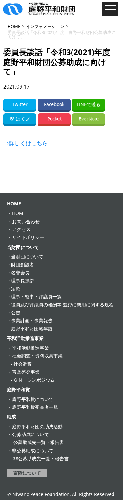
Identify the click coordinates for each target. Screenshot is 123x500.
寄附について (27, 473)
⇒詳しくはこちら (25, 143)
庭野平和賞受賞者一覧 (35, 407)
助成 (11, 416)
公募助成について (30, 434)
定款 (15, 288)
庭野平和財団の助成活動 (37, 426)
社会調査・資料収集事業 (37, 356)
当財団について (23, 247)
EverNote (89, 119)
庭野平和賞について (32, 399)
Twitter (20, 104)
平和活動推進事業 (25, 338)
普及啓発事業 (26, 372)
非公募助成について (32, 450)
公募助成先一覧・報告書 (38, 442)
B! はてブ (20, 119)
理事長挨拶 (22, 280)
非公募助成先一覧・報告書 (41, 458)
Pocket (54, 119)
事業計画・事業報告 (31, 320)
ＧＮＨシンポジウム (34, 380)
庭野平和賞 (18, 389)
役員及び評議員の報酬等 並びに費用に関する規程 (62, 305)
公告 (15, 312)
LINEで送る (88, 104)
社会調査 (22, 364)
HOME (14, 203)
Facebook (54, 104)
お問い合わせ (26, 221)
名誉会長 (20, 272)
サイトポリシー (28, 237)
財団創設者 (22, 264)
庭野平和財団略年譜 (31, 329)
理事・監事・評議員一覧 (36, 296)
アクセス (21, 229)
